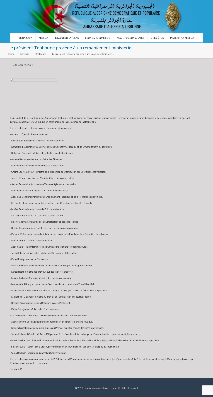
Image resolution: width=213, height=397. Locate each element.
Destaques (40, 53)
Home (11, 53)
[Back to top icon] (198, 390)
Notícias (24, 53)
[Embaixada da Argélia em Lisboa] (106, 16)
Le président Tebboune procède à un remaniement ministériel (83, 53)
